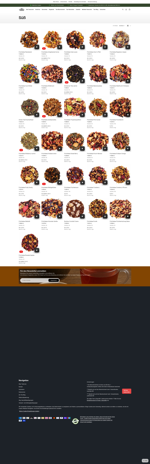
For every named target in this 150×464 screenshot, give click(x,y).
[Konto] (126, 9)
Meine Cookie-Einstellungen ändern (29, 411)
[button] (122, 25)
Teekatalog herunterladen (80, 1)
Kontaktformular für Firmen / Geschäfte (97, 400)
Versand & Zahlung (92, 1)
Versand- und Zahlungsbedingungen (28, 403)
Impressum (21, 389)
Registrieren (54, 280)
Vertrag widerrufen (127, 391)
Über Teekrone (22, 384)
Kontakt (70, 1)
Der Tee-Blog (22, 394)
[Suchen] (123, 9)
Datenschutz (22, 392)
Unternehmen (63, 1)
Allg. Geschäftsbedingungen (26, 400)
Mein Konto (56, 1)
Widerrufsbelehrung (24, 397)
